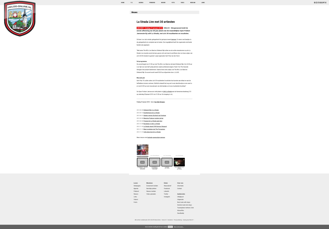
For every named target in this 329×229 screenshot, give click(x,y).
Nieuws (163, 2)
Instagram (167, 197)
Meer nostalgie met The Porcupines (154, 129)
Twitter (166, 194)
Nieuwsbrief (167, 186)
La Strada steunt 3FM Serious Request (155, 126)
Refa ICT (191, 220)
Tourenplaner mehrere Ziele (185, 208)
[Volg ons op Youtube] (322, 4)
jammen (174, 39)
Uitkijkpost (180, 197)
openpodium (156, 137)
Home (122, 2)
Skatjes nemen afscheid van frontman (155, 115)
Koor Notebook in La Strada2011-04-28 (179, 168)
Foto (173, 2)
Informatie (180, 186)
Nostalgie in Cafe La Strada (152, 124)
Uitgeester (180, 199)
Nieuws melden (151, 191)
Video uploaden (151, 194)
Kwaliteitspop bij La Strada (152, 113)
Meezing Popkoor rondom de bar (153, 118)
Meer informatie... (179, 226)
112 (131, 2)
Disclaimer (170, 220)
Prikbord (152, 2)
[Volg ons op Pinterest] (325, 4)
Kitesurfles (180, 210)
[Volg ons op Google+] (320, 4)
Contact (179, 188)
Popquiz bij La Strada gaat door (153, 121)
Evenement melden (152, 186)
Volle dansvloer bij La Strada (152, 132)
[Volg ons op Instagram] (324, 4)
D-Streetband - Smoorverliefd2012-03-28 (155, 168)
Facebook (167, 188)
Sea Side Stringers (159, 102)
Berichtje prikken (151, 188)
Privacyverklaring (178, 220)
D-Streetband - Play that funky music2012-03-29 (142, 168)
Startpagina (137, 186)
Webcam (192, 2)
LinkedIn (166, 191)
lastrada (149, 137)
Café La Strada (167, 91)
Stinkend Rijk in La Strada (151, 110)
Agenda (141, 2)
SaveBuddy (180, 213)
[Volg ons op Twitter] (316, 4)
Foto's (135, 202)
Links (203, 2)
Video (182, 2)
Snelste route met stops (184, 205)
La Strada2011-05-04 (167, 168)
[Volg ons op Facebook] (315, 4)
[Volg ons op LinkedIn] (318, 4)
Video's (136, 199)
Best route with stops (183, 202)
